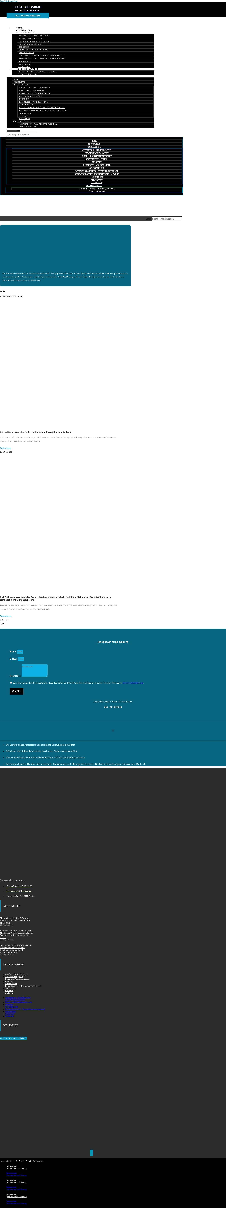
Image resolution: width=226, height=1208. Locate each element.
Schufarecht (25, 61)
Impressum (11, 1166)
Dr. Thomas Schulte (24, 1161)
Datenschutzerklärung (133, 683)
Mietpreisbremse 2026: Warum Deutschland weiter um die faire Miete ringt (15, 920)
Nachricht (16, 676)
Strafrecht (25, 116)
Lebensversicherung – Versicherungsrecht (41, 56)
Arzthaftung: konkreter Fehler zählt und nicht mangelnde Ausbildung (35, 432)
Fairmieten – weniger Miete (33, 50)
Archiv (3, 296)
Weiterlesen (5, 448)
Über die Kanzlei (27, 69)
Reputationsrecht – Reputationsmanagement (42, 58)
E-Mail (14, 659)
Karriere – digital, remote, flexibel (38, 72)
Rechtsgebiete (25, 33)
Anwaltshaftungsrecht (31, 38)
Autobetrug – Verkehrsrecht (34, 36)
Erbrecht (24, 47)
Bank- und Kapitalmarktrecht (35, 41)
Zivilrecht (24, 119)
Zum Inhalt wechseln (8, 1)
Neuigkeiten (20, 82)
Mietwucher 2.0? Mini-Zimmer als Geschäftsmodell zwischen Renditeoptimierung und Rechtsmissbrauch (16, 948)
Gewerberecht (26, 53)
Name (13, 651)
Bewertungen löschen (30, 44)
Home (16, 79)
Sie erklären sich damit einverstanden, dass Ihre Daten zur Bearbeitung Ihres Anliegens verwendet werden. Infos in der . (78, 683)
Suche (17, 131)
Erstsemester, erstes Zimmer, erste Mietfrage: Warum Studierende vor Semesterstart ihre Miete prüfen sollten (16, 934)
